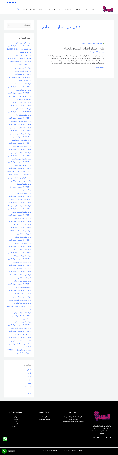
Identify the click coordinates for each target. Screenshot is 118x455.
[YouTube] (106, 437)
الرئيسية (93, 9)
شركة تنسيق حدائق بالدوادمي (22, 297)
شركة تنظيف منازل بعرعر (23, 68)
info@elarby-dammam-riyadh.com (73, 421)
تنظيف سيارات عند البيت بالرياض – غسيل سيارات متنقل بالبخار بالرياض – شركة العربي (19, 344)
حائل (60, 9)
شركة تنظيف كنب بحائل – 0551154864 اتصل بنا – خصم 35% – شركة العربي (19, 187)
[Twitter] (15, 2)
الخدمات (85, 9)
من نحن (24, 9)
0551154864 (73, 419)
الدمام (69, 9)
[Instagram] (13, 2)
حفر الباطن (42, 9)
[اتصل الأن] (4, 451)
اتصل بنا (32, 9)
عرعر (29, 393)
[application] (75, 9)
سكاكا (53, 9)
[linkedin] (7, 2)
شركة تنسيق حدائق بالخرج (23, 293)
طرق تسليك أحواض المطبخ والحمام (84, 48)
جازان (29, 380)
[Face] (98, 437)
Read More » (100, 67)
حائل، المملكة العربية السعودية (73, 417)
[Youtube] (10, 2)
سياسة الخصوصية (44, 419)
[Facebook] (4, 2)
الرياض (78, 9)
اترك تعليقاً (101, 52)
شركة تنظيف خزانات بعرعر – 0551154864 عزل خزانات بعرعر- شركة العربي (20, 315)
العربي (95, 52)
